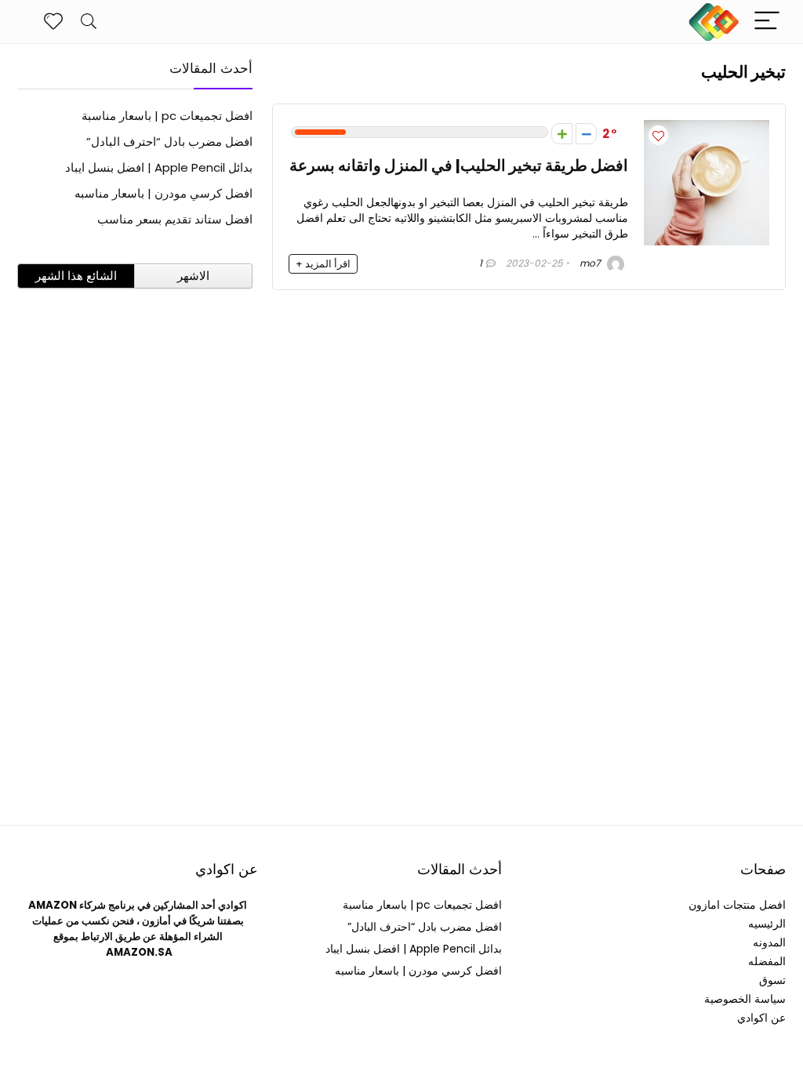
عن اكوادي (761, 1018)
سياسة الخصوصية (745, 999)
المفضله (767, 961)
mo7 (591, 263)
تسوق (772, 980)
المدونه (769, 942)
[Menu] (767, 21)
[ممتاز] (561, 133)
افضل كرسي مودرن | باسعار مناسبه (163, 193)
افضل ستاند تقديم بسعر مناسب (175, 219)
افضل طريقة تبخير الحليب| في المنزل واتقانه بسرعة (458, 165)
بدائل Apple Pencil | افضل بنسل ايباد (159, 167)
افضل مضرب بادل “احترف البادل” (169, 141)
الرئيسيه (767, 923)
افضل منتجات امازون (737, 905)
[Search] (88, 21)
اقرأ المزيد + (323, 263)
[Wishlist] (53, 21)
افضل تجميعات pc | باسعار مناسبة (167, 115)
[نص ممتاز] (586, 133)
